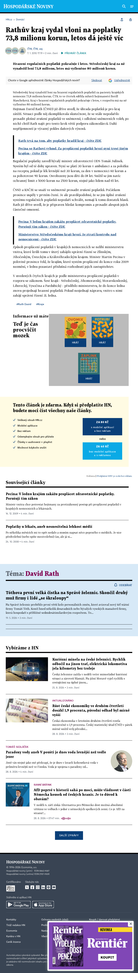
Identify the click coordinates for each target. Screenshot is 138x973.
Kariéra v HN (13, 936)
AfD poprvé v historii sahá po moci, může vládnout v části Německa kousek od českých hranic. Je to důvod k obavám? (82, 795)
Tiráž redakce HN (15, 925)
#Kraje (40, 304)
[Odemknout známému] (130, 19)
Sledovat (96, 80)
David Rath (42, 574)
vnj (41, 48)
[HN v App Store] (43, 904)
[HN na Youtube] (54, 887)
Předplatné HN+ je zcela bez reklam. (114, 476)
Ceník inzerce (13, 942)
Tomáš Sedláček (17, 746)
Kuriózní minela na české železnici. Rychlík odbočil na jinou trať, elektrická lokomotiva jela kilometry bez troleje (89, 664)
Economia (11, 931)
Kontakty (11, 919)
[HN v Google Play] (18, 904)
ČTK (29, 48)
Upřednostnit (122, 80)
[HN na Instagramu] (38, 887)
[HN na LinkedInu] (43, 887)
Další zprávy (69, 835)
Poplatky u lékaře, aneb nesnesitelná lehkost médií (49, 526)
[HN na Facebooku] (32, 887)
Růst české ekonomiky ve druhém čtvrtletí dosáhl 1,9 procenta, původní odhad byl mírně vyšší (91, 711)
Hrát (75, 342)
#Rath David (24, 304)
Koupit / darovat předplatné (104, 919)
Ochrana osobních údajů (54, 919)
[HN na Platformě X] (27, 887)
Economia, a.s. (29, 867)
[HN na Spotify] (48, 887)
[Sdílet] (122, 19)
